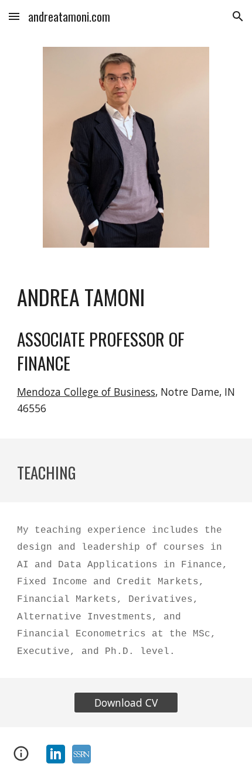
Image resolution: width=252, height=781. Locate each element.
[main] (126, 297)
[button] (14, 16)
